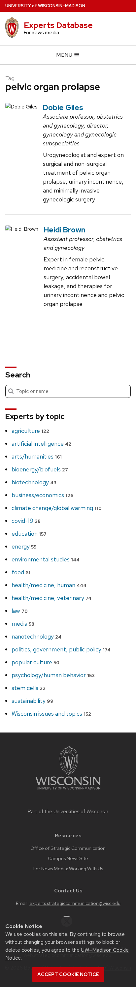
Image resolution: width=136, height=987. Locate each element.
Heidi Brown (64, 230)
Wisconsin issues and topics (51, 713)
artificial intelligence (41, 443)
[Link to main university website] (68, 790)
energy (24, 546)
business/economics (42, 495)
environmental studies (46, 559)
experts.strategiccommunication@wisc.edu (74, 903)
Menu (65, 54)
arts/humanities (37, 456)
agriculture (30, 430)
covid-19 (26, 520)
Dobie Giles (63, 107)
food (21, 572)
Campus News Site (68, 858)
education (29, 533)
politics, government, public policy (61, 649)
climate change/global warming (57, 508)
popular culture (35, 662)
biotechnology (34, 482)
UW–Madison (45, 6)
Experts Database (58, 25)
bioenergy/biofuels (40, 469)
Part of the (68, 811)
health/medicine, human (49, 585)
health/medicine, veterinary (51, 598)
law (20, 610)
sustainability (32, 700)
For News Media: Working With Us (68, 869)
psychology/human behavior (53, 675)
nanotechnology (36, 636)
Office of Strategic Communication (68, 848)
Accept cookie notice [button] (68, 974)
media (23, 623)
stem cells (29, 688)
